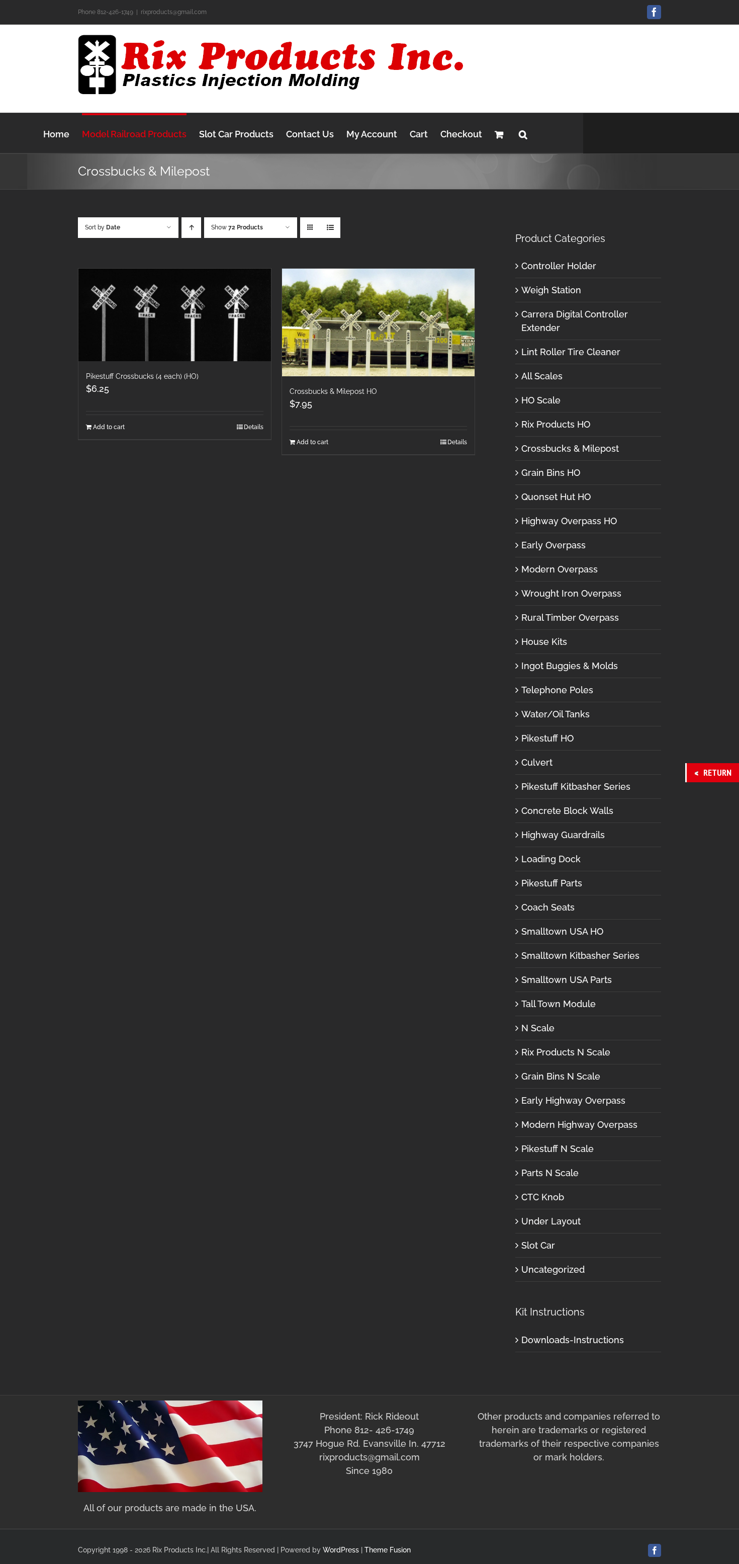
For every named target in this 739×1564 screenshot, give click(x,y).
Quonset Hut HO (556, 496)
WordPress (341, 1550)
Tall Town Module (558, 1004)
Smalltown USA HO (562, 931)
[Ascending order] (191, 227)
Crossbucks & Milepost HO (333, 391)
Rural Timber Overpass (570, 617)
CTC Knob (542, 1197)
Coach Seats (548, 907)
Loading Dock (551, 859)
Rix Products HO (555, 424)
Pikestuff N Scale (557, 1148)
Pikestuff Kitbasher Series (575, 786)
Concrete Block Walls (567, 810)
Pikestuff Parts (551, 883)
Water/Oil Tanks (555, 714)
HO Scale (541, 400)
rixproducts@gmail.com (174, 12)
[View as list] (330, 227)
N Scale (538, 1028)
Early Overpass (553, 545)
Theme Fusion (387, 1550)
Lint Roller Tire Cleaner (570, 352)
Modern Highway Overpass (579, 1124)
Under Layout (551, 1221)
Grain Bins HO (550, 472)
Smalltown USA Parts (566, 979)
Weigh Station (551, 290)
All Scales (542, 376)
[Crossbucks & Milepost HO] (378, 322)
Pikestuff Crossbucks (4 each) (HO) (142, 376)
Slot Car (538, 1245)
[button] (523, 133)
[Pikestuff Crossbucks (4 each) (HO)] (174, 315)
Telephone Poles (557, 690)
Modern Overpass (559, 569)
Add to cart (109, 427)
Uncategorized (553, 1269)
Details (253, 427)
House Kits (544, 641)
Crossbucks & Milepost (570, 448)
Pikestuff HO (547, 738)
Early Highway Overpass (573, 1100)
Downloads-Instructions (572, 1340)
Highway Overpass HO (569, 521)
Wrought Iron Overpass (571, 593)
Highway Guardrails (563, 835)
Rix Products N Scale (565, 1052)
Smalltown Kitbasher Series (580, 955)
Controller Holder (558, 266)
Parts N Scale (550, 1173)
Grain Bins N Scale (560, 1076)
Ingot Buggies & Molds (569, 666)
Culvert (536, 762)
